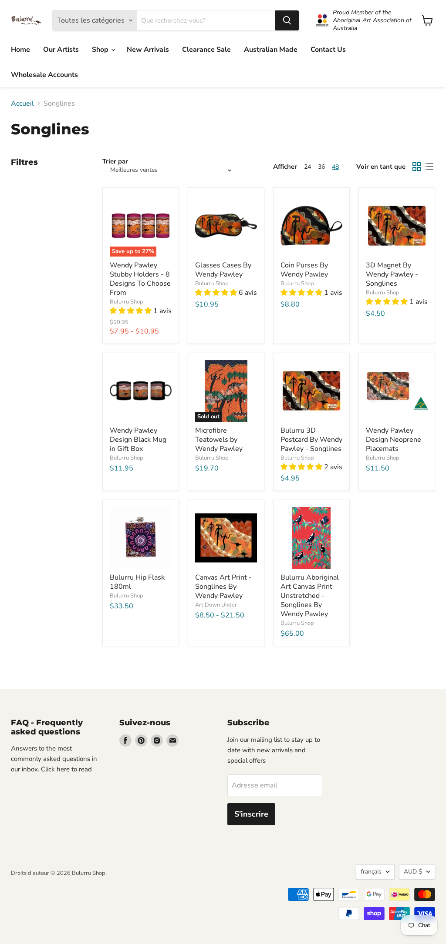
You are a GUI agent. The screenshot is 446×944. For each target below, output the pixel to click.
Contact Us (328, 49)
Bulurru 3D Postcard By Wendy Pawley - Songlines (311, 440)
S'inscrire (251, 814)
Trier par (115, 161)
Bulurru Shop (126, 302)
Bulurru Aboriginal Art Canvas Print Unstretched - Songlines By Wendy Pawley (309, 596)
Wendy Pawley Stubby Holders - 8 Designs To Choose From (140, 278)
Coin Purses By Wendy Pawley (304, 269)
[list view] (429, 166)
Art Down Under (216, 605)
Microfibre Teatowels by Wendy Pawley (219, 440)
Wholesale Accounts (44, 75)
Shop (101, 49)
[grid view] (417, 166)
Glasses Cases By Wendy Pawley (223, 269)
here (63, 769)
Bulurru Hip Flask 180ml (137, 582)
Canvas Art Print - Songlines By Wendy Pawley (223, 586)
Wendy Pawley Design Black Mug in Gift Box (138, 440)
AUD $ (413, 871)
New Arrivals (148, 49)
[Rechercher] (287, 20)
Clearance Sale (206, 49)
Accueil (22, 103)
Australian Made (270, 49)
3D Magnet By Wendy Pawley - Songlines (392, 274)
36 (321, 167)
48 (335, 167)
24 (307, 167)
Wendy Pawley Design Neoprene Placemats (393, 440)
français (371, 871)
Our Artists (61, 49)
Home (20, 49)
